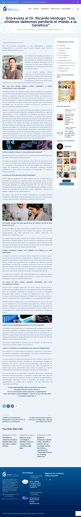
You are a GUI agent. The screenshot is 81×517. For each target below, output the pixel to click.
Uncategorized (63, 71)
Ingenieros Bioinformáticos (28, 136)
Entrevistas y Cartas (9, 435)
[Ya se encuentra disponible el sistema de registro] (73, 175)
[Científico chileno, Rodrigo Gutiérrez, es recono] (66, 175)
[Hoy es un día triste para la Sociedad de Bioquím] (60, 175)
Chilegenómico (45, 110)
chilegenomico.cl (19, 289)
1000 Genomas (23, 233)
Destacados (62, 53)
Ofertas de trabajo (64, 68)
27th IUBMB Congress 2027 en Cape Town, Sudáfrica (70, 134)
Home (19, 29)
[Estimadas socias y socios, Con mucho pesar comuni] (66, 161)
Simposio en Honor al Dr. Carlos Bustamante (34, 500)
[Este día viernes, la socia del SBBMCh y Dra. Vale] (73, 161)
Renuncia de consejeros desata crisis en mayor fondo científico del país (26, 443)
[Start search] (78, 9)
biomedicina (27, 169)
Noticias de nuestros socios (66, 63)
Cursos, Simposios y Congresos (70, 128)
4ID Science (41, 513)
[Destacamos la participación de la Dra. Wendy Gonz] (60, 154)
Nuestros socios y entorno (66, 65)
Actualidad (61, 45)
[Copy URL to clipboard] (16, 406)
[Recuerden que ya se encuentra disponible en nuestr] (73, 168)
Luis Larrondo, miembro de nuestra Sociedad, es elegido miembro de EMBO (70, 119)
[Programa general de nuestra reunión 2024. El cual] (66, 154)
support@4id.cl (41, 391)
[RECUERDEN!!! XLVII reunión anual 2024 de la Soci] (60, 168)
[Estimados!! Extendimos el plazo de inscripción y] (66, 168)
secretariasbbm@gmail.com (12, 498)
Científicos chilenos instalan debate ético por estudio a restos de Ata (9, 442)
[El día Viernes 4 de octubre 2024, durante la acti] (60, 161)
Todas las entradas (28, 29)
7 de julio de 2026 (70, 111)
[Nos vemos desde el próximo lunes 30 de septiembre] (73, 154)
